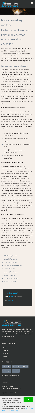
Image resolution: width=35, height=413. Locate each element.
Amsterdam (16, 366)
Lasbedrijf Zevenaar (10, 259)
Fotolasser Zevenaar (10, 262)
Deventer (25, 366)
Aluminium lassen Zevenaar (13, 265)
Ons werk (5, 353)
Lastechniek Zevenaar (11, 278)
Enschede (16, 371)
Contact (4, 356)
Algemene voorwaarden (9, 393)
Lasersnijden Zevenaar (11, 272)
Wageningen (7, 371)
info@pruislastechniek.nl (15, 389)
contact (11, 296)
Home (4, 347)
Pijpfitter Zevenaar (10, 281)
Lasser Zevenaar (9, 269)
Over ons (5, 350)
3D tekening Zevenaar (11, 256)
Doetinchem (6, 366)
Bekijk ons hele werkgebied (11, 376)
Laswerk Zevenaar (10, 275)
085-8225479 (12, 300)
